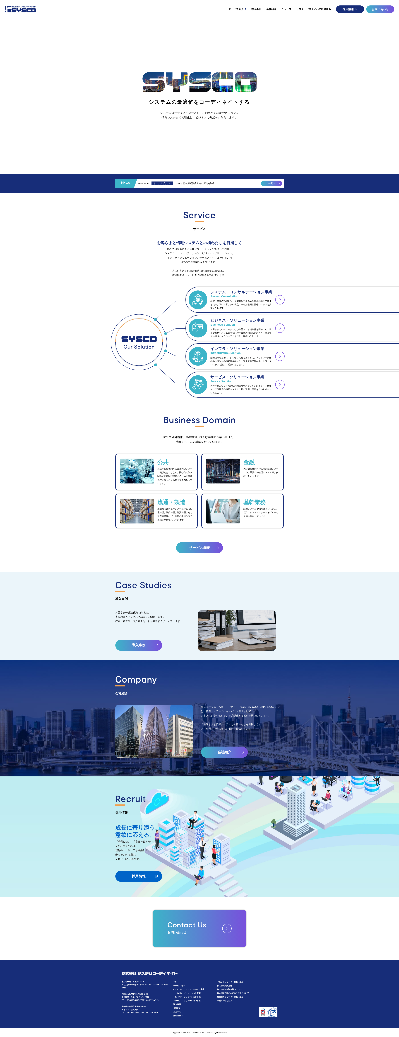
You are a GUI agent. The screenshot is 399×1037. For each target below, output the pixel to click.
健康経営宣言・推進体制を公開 (190, 183)
